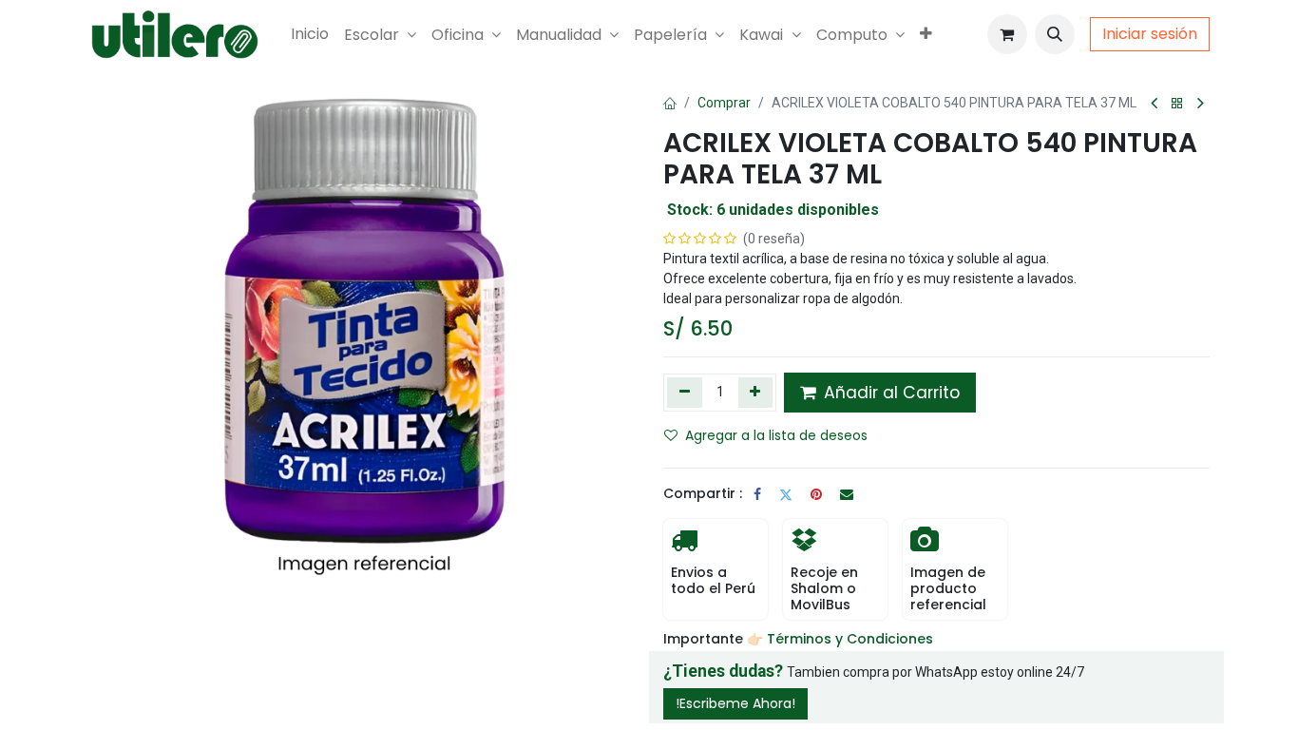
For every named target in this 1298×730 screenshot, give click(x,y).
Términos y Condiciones (852, 638)
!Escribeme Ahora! (735, 703)
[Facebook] (757, 494)
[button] (1055, 34)
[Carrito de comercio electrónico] (1007, 34)
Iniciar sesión (1149, 34)
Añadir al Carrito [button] (889, 392)
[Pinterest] (816, 494)
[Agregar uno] (755, 392)
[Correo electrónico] (846, 494)
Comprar (724, 102)
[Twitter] (785, 494)
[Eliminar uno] (684, 392)
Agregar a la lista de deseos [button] (776, 435)
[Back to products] (1177, 104)
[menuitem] (309, 34)
